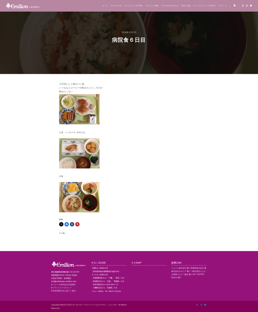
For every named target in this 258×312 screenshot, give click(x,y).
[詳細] (234, 5)
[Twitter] (251, 5)
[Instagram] (247, 5)
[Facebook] (243, 5)
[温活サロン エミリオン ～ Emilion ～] (22, 5)
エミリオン (113, 305)
